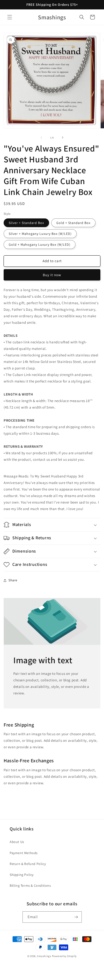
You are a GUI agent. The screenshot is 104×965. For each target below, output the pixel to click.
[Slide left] (41, 137)
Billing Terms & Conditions (30, 885)
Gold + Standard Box (73, 223)
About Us (17, 842)
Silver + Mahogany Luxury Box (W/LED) (40, 233)
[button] (9, 17)
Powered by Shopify (64, 956)
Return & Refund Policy (28, 864)
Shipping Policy (22, 874)
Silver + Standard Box (26, 223)
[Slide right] (62, 137)
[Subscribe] (76, 917)
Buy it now (52, 275)
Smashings (44, 956)
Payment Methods (24, 853)
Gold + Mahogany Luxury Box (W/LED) (39, 244)
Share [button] (12, 580)
